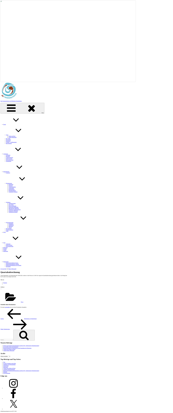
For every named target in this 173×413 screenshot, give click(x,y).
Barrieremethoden (12, 206)
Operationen (8, 161)
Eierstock (11, 185)
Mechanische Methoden (14, 208)
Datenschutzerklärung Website (12, 264)
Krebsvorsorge (9, 158)
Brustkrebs (11, 184)
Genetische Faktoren (13, 191)
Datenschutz (6, 261)
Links (7, 231)
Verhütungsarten (12, 203)
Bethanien (5, 247)
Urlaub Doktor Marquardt (8, 350)
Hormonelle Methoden (13, 207)
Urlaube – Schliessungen (11, 142)
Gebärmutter (11, 188)
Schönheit (8, 155)
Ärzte (7, 134)
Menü (43, 112)
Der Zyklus (11, 204)
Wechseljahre (9, 228)
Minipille (5, 372)
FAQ (4, 242)
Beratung (8, 156)
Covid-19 (8, 172)
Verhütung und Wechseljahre (9, 364)
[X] (13, 409)
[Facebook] (13, 398)
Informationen (6, 171)
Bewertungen (9, 143)
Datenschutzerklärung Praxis (12, 262)
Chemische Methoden (13, 210)
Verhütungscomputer (13, 212)
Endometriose (12, 189)
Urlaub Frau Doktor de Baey (9, 349)
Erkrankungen (9, 183)
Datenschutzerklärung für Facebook (13, 265)
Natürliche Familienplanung (15, 209)
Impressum (5, 251)
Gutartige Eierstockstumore (9, 369)
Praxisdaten (8, 139)
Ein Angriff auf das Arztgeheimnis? (10, 347)
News (4, 232)
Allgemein (8, 244)
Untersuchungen (9, 157)
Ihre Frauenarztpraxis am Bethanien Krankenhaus (11, 101)
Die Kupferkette (6, 373)
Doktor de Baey (12, 136)
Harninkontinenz (12, 190)
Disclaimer (8, 266)
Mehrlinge (11, 226)
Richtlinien (11, 223)
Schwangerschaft (9, 160)
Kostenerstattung (9, 229)
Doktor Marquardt (12, 137)
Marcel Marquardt (12, 268)
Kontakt (5, 248)
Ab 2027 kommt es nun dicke (9, 363)
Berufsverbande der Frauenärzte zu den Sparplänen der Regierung (17, 348)
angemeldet (7, 307)
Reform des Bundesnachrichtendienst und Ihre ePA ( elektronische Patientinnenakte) (21, 345)
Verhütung (8, 202)
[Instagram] (13, 388)
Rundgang (8, 141)
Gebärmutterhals (12, 187)
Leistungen (5, 153)
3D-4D (10, 227)
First (4, 362)
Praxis (4, 124)
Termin (4, 250)
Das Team (8, 138)
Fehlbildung (11, 225)
